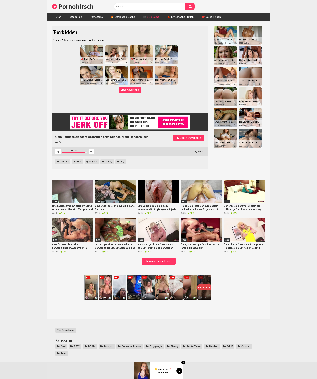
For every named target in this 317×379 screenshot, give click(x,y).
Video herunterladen (190, 138)
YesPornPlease (65, 330)
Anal (63, 346)
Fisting (174, 346)
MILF (230, 346)
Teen (63, 353)
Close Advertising (130, 89)
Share (200, 151)
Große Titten (194, 346)
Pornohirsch (75, 6)
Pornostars (96, 16)
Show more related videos (158, 261)
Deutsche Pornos (131, 346)
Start (58, 16)
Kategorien (75, 16)
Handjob (213, 346)
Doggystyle (156, 346)
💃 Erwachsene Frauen (180, 16)
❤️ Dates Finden (211, 16)
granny (108, 161)
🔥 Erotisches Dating (123, 16)
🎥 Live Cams (151, 16)
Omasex (64, 161)
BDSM (91, 346)
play (121, 161)
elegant (93, 161)
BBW (77, 346)
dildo (78, 161)
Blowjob (108, 346)
